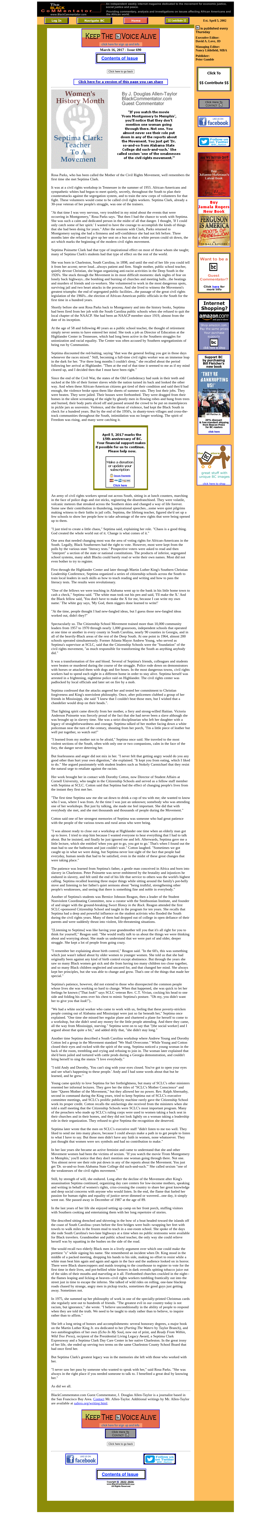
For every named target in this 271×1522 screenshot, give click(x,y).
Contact (98, 1399)
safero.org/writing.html (90, 1403)
